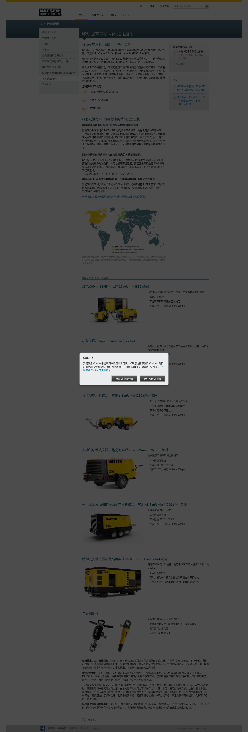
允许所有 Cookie (152, 379)
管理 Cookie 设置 (124, 379)
